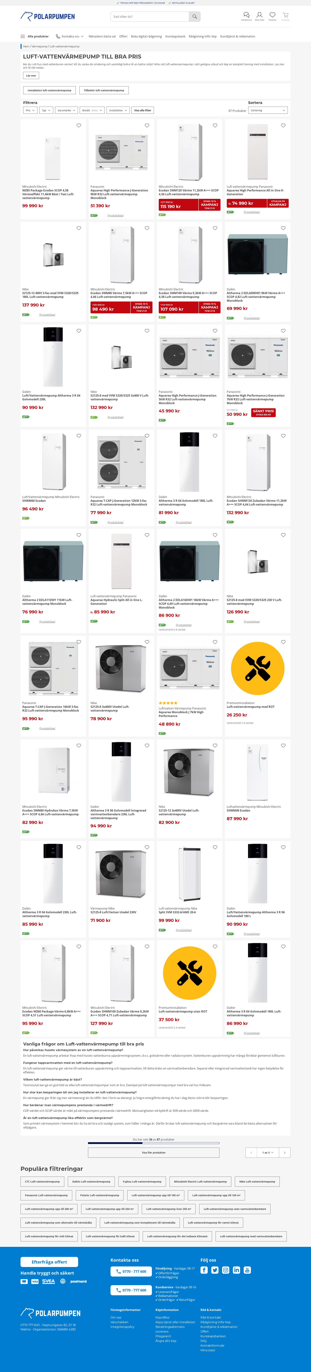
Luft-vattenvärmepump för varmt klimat (213, 1222)
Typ (44, 110)
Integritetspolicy (122, 1327)
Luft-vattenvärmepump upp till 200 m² (49, 1209)
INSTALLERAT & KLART (183, 3)
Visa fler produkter (154, 1152)
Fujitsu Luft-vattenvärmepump (142, 1181)
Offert (204, 1331)
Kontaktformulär (212, 1345)
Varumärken (119, 1322)
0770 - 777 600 (134, 1271)
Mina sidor (207, 1350)
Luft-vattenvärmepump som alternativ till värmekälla (58, 1222)
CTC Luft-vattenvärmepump (42, 1181)
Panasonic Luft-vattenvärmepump (46, 1195)
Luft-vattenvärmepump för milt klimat (49, 1236)
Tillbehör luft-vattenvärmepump (104, 90)
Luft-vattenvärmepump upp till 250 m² (110, 1209)
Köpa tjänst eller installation (175, 1322)
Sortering (256, 110)
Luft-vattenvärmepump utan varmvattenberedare (235, 1209)
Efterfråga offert (49, 1262)
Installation (116, 110)
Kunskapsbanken (213, 1336)
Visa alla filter (142, 110)
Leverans (162, 1331)
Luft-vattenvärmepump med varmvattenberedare (251, 1236)
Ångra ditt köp (166, 1341)
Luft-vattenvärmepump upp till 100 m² (156, 1195)
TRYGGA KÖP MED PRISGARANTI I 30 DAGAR (142, 3)
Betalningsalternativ (170, 1327)
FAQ (203, 1341)
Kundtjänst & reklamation (219, 1327)
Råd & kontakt (210, 1317)
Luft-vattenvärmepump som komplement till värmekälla (139, 1222)
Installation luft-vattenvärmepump (49, 90)
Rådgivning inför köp (215, 1322)
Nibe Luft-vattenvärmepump (257, 1181)
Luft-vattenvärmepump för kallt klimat (110, 1236)
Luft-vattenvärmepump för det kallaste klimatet (177, 1236)
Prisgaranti (163, 1336)
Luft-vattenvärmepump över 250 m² (168, 1209)
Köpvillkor (163, 1317)
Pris (28, 110)
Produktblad (115, 215)
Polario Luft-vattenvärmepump (99, 1195)
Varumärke (64, 110)
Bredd (90, 110)
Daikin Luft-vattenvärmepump (91, 1181)
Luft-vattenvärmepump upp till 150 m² (216, 1195)
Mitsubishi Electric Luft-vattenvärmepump (200, 1181)
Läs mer (31, 75)
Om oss (116, 1317)
